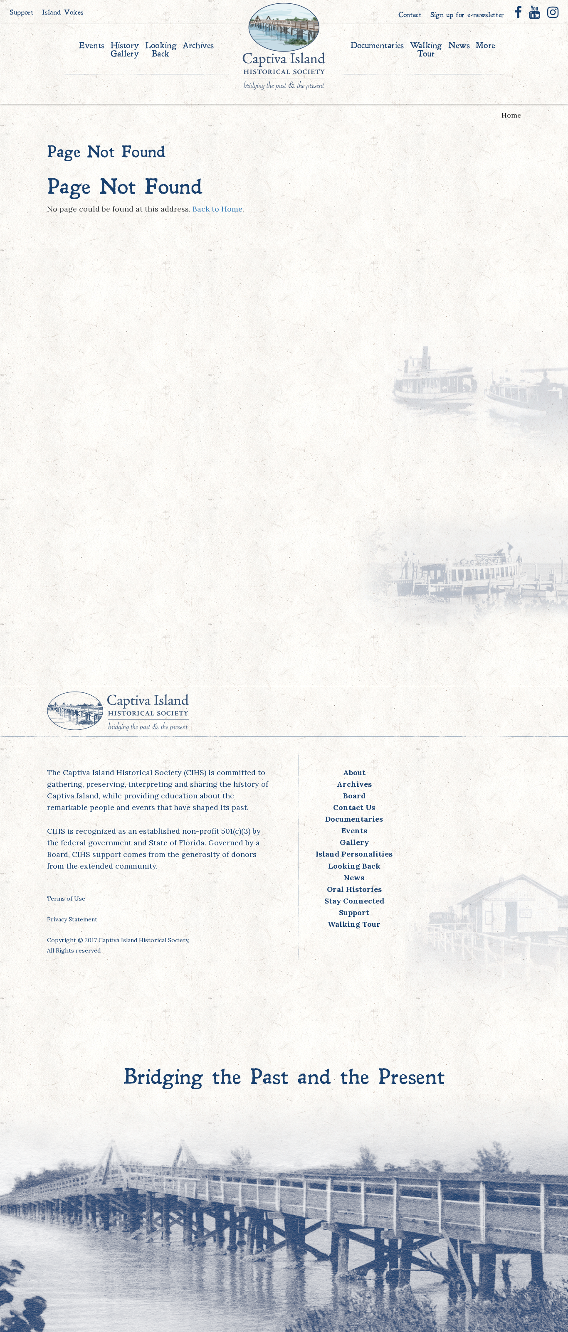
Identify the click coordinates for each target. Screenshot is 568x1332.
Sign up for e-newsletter (467, 15)
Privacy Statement (72, 919)
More (485, 46)
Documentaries (377, 46)
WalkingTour (426, 50)
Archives (198, 46)
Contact (410, 15)
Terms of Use (66, 898)
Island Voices (63, 13)
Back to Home (217, 209)
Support (22, 13)
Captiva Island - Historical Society (284, 46)
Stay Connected (354, 901)
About (354, 772)
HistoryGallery (125, 50)
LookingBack (160, 50)
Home (511, 115)
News (458, 46)
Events (91, 46)
